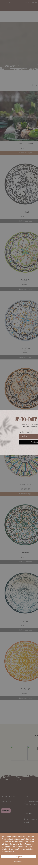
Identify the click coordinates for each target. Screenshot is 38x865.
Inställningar (18, 861)
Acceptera (18, 856)
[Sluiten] (35, 836)
